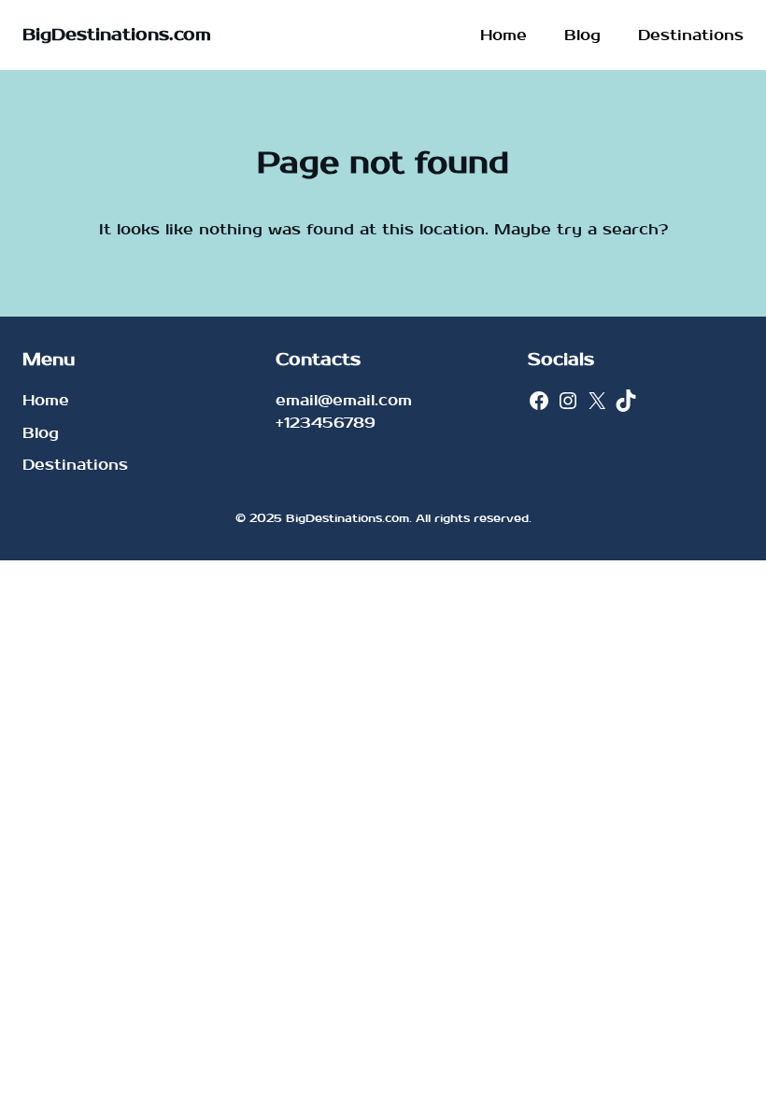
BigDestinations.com (116, 35)
